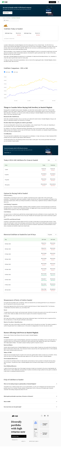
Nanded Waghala (39, 112)
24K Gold (8, 72)
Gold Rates (8, 17)
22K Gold (16, 72)
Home (4, 17)
